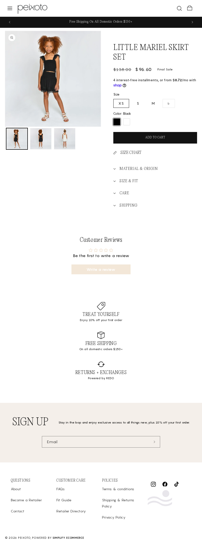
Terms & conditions (118, 489)
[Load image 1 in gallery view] (17, 138)
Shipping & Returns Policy (118, 503)
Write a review (100, 269)
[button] (9, 8)
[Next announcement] (192, 22)
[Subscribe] (154, 442)
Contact (17, 511)
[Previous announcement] (9, 22)
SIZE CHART (130, 152)
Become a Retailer (26, 500)
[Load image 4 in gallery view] (64, 138)
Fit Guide (63, 500)
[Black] (116, 121)
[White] (126, 121)
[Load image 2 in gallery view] (40, 138)
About (16, 489)
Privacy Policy (113, 517)
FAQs (60, 489)
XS (121, 103)
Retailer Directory (71, 511)
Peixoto (24, 537)
